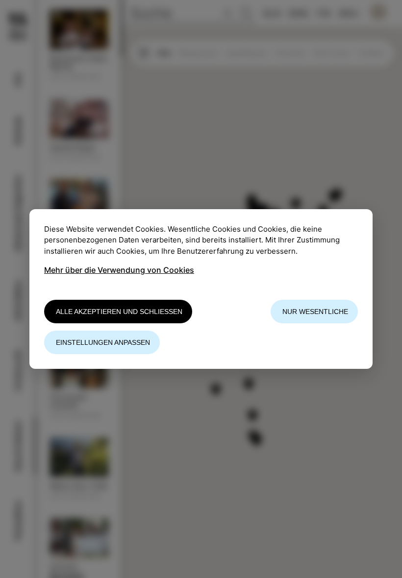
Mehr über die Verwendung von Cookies (119, 270)
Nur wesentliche (315, 311)
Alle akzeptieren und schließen (119, 311)
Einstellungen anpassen (103, 342)
